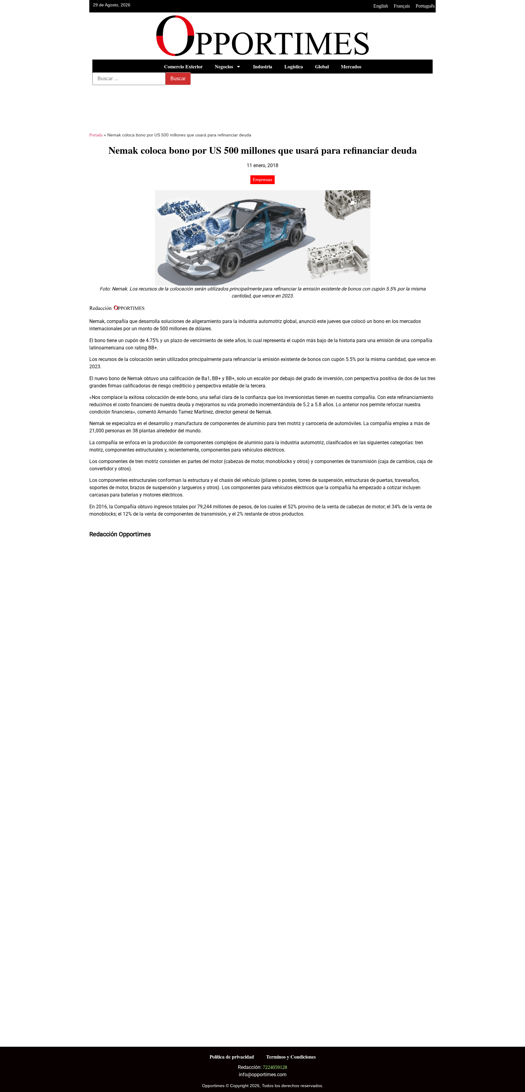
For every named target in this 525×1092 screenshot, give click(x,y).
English (380, 6)
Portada (95, 135)
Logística (293, 66)
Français (402, 6)
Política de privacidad (232, 1056)
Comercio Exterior (183, 66)
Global (322, 66)
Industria (262, 66)
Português (425, 6)
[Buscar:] (129, 78)
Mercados (351, 66)
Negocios (224, 66)
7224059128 (275, 1067)
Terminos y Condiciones (291, 1056)
